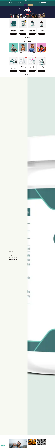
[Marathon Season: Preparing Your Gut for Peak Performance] (41, 442)
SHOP (27, 14)
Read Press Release (13, 259)
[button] (43, 2)
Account (39, 2)
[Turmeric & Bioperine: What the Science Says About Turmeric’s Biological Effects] (32, 442)
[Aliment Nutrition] (11, 2)
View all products (27, 37)
